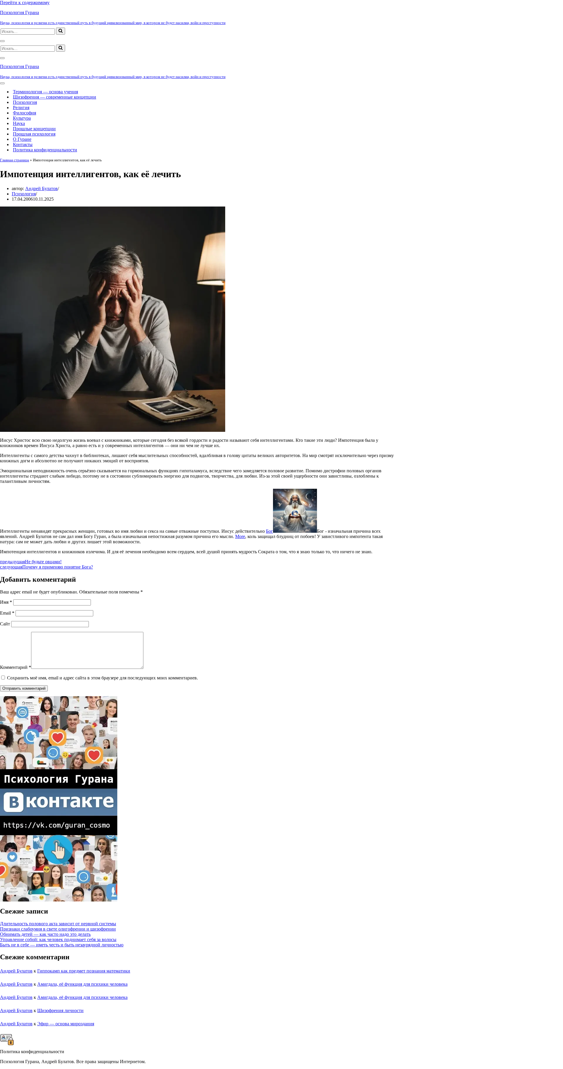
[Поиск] (60, 31)
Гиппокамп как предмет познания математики (83, 970)
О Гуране (22, 139)
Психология (25, 102)
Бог (269, 531)
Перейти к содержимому (25, 2)
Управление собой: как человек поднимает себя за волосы (58, 939)
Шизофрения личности (60, 1010)
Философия (24, 112)
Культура (22, 118)
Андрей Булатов (41, 188)
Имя (6, 602)
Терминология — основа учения (45, 91)
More (240, 536)
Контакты (23, 144)
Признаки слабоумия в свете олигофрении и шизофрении (58, 928)
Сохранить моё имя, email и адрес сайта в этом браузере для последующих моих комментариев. (102, 677)
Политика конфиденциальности (45, 149)
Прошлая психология (34, 133)
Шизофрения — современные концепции (54, 96)
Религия (21, 107)
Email (7, 612)
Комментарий (15, 667)
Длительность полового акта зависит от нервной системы (58, 923)
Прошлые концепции (34, 128)
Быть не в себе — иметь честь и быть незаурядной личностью (61, 944)
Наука (19, 123)
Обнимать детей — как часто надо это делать (45, 934)
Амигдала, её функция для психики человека (82, 984)
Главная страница (14, 160)
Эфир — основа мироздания (65, 1023)
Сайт (5, 623)
